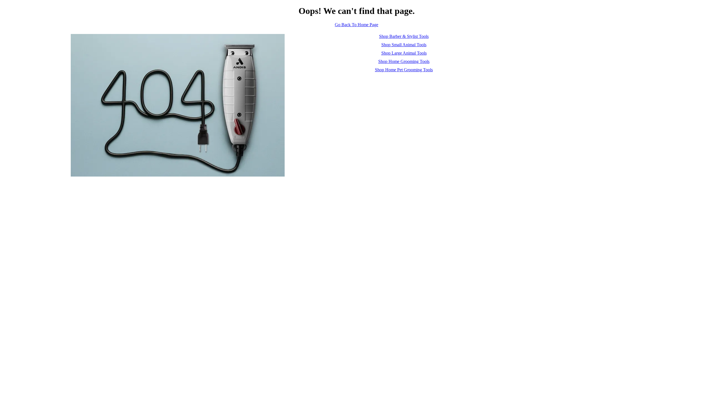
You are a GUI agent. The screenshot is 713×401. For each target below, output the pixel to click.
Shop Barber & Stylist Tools (404, 36)
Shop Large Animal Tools (404, 53)
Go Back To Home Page (356, 24)
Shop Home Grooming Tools (403, 61)
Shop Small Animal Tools (403, 44)
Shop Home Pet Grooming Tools (404, 69)
